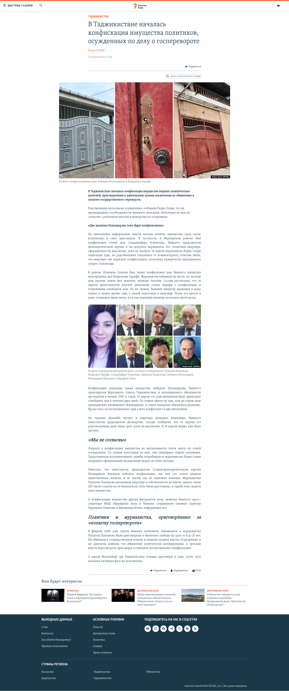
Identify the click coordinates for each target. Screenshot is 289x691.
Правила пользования (54, 646)
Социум (97, 646)
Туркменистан (103, 678)
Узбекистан (153, 672)
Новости (98, 627)
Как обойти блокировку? (56, 640)
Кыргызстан (48, 678)
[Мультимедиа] (279, 5)
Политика (73, 591)
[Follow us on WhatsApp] (179, 628)
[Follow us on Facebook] (163, 628)
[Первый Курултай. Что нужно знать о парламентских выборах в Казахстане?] (53, 595)
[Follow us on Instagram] (155, 628)
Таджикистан (98, 16)
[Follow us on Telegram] (171, 628)
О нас (44, 627)
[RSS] (195, 628)
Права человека (102, 652)
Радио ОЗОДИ (96, 50)
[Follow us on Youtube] (147, 628)
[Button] (193, 66)
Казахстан (47, 672)
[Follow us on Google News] (187, 628)
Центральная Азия (148, 591)
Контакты (47, 633)
